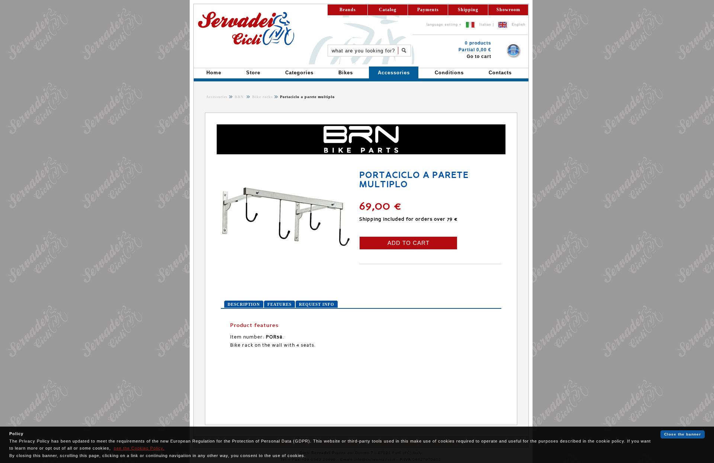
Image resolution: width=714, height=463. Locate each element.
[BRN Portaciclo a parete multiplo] (286, 261)
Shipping (468, 9)
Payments (428, 9)
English (518, 24)
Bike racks (262, 97)
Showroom (508, 9)
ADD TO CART (408, 243)
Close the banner (682, 434)
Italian (485, 24)
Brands (348, 9)
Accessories (217, 97)
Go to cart (479, 56)
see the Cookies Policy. (139, 448)
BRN (240, 97)
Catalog (387, 9)
